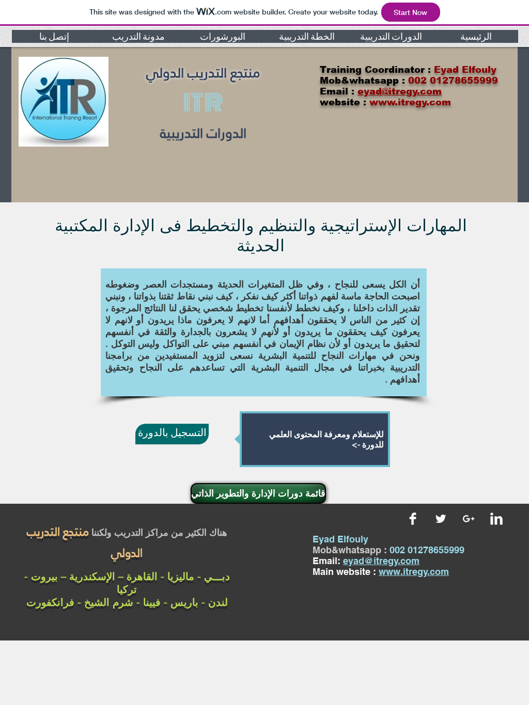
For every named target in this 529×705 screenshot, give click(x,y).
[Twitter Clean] (440, 518)
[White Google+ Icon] (468, 518)
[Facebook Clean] (413, 518)
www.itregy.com (414, 571)
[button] (54, 36)
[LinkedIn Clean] (496, 518)
